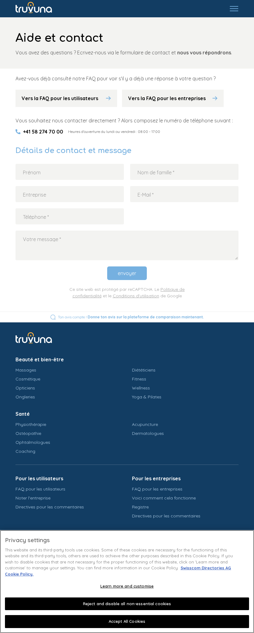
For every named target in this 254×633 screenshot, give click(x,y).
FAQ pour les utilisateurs (40, 489)
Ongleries (25, 397)
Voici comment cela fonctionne (164, 498)
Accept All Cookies (127, 621)
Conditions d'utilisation (136, 296)
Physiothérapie (30, 424)
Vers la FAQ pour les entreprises (167, 98)
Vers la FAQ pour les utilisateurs (60, 98)
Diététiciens (143, 370)
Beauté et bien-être (39, 359)
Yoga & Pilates (146, 397)
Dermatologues (148, 433)
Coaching (25, 451)
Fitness (139, 379)
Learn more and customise (127, 586)
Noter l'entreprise (32, 498)
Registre (140, 507)
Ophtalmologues (32, 442)
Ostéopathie (28, 433)
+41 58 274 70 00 (43, 132)
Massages (25, 370)
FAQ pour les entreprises (157, 489)
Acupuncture (145, 424)
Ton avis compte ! (131, 317)
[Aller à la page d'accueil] (38, 8)
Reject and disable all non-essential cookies (127, 603)
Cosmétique (27, 379)
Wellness (141, 388)
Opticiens (25, 388)
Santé (22, 414)
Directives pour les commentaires (49, 507)
